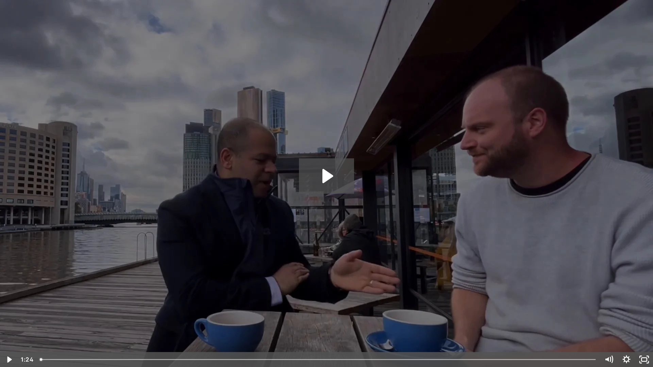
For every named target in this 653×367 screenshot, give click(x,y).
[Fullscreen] (644, 359)
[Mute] (609, 359)
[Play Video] (9, 359)
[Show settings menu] (626, 359)
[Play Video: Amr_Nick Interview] (326, 176)
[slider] (318, 359)
